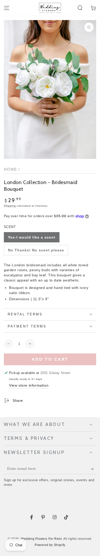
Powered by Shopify (50, 545)
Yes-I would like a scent (31, 237)
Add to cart (50, 359)
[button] (80, 8)
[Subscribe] (93, 469)
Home (10, 169)
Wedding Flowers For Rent (41, 539)
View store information (28, 385)
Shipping (10, 205)
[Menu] (6, 8)
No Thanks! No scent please (36, 250)
